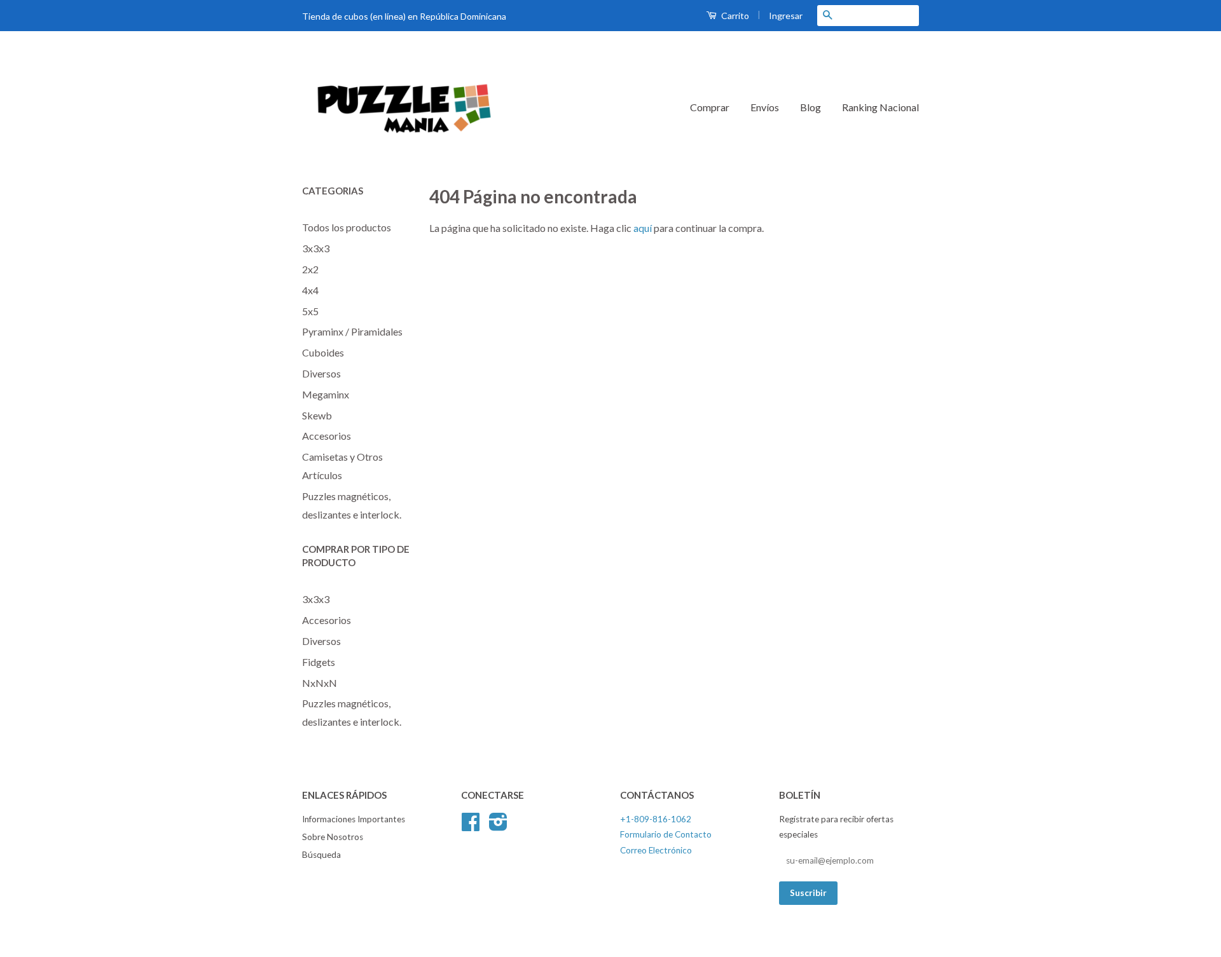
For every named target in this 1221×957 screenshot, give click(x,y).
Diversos (321, 373)
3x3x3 (315, 248)
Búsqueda (321, 855)
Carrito (734, 15)
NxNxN (319, 683)
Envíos (764, 107)
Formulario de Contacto (666, 834)
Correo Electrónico (656, 850)
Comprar (709, 107)
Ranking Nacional (880, 107)
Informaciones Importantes (353, 819)
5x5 (310, 311)
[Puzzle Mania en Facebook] (470, 826)
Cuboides (323, 352)
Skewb (317, 415)
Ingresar (786, 15)
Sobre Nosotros (332, 837)
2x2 (310, 269)
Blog (810, 107)
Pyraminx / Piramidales (352, 331)
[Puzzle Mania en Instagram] (498, 826)
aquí (642, 228)
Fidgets (318, 662)
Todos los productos (346, 227)
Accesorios (326, 436)
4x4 (310, 290)
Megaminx (325, 394)
